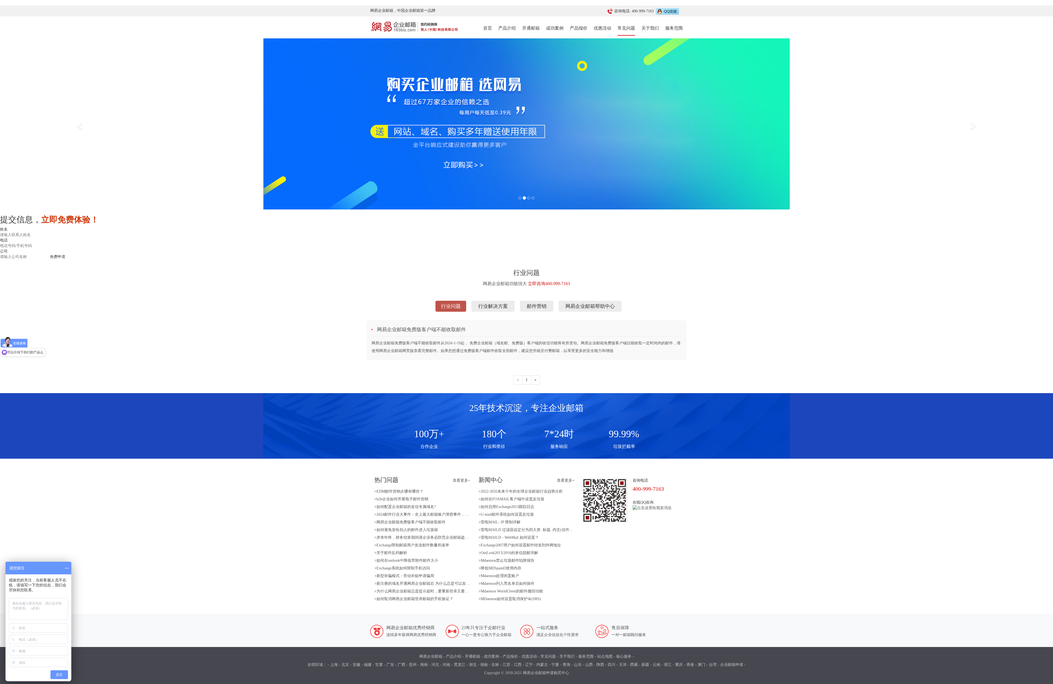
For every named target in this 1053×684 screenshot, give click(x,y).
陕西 (600, 665)
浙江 (668, 665)
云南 (656, 665)
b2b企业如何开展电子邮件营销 (402, 499)
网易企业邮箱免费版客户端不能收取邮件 (411, 522)
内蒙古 (542, 665)
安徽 (356, 665)
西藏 (634, 665)
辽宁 (529, 665)
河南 (446, 665)
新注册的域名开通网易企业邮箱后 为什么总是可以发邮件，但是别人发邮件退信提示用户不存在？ (460, 583)
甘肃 (379, 665)
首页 (487, 27)
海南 (424, 665)
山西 (589, 665)
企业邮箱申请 (731, 665)
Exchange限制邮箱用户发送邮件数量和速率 (413, 545)
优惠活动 (602, 28)
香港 (690, 665)
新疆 (645, 665)
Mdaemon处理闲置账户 (500, 576)
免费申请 (57, 257)
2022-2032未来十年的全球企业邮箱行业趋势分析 (522, 491)
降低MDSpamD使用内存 (501, 568)
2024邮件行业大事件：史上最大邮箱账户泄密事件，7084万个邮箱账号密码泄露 (444, 514)
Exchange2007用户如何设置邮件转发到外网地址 (521, 545)
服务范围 (674, 28)
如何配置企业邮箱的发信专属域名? (406, 507)
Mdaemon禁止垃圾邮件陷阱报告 (507, 560)
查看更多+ (461, 480)
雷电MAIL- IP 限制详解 (500, 522)
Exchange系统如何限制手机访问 (403, 568)
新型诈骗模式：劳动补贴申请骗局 (405, 576)
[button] (79, 123)
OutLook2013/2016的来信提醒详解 (509, 553)
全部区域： (317, 665)
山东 (578, 665)
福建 (368, 665)
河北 (435, 665)
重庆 (679, 665)
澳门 (701, 665)
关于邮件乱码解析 (392, 553)
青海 (566, 665)
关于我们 (650, 28)
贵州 (413, 665)
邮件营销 (537, 306)
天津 (623, 665)
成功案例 (555, 28)
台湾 (713, 665)
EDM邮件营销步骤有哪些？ (400, 491)
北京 (345, 665)
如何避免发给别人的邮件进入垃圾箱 (407, 530)
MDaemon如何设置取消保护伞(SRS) (511, 599)
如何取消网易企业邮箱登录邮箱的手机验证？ (415, 599)
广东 (390, 665)
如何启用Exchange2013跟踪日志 (507, 507)
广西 (401, 665)
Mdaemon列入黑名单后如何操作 (507, 583)
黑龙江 (459, 665)
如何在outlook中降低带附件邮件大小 (407, 560)
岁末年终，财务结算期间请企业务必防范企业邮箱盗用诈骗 (426, 537)
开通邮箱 (531, 28)
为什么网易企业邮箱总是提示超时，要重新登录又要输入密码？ (430, 591)
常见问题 (626, 28)
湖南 (484, 665)
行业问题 (451, 306)
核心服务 (624, 656)
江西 (518, 665)
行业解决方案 (493, 306)
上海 (334, 665)
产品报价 (578, 28)
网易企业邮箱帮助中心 (590, 306)
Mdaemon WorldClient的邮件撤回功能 (512, 591)
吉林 (495, 665)
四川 (611, 665)
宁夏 (555, 665)
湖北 (473, 665)
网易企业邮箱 (430, 656)
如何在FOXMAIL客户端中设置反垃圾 (512, 499)
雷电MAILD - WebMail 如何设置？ (510, 537)
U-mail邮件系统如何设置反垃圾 (507, 514)
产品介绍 (507, 28)
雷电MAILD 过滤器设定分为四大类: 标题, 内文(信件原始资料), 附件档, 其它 (545, 530)
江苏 (506, 665)
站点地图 (605, 656)
